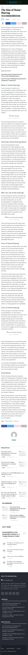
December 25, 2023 (10, 457)
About (2, 648)
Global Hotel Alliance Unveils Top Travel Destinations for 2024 (9, 483)
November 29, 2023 (10, 497)
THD (6, 651)
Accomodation (9, 7)
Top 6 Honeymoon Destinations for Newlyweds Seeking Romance (8, 453)
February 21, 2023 (16, 19)
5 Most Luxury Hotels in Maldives (15, 556)
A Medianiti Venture (11, 651)
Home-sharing (5, 88)
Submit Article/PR (10, 648)
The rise (16, 421)
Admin (7, 19)
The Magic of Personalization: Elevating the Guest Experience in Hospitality (15, 563)
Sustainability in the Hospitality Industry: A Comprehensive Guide (11, 534)
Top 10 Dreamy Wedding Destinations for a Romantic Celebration (8, 464)
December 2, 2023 (10, 476)
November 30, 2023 (10, 487)
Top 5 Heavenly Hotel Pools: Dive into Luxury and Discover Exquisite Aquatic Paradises (9, 494)
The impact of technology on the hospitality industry (15, 543)
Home (2, 7)
